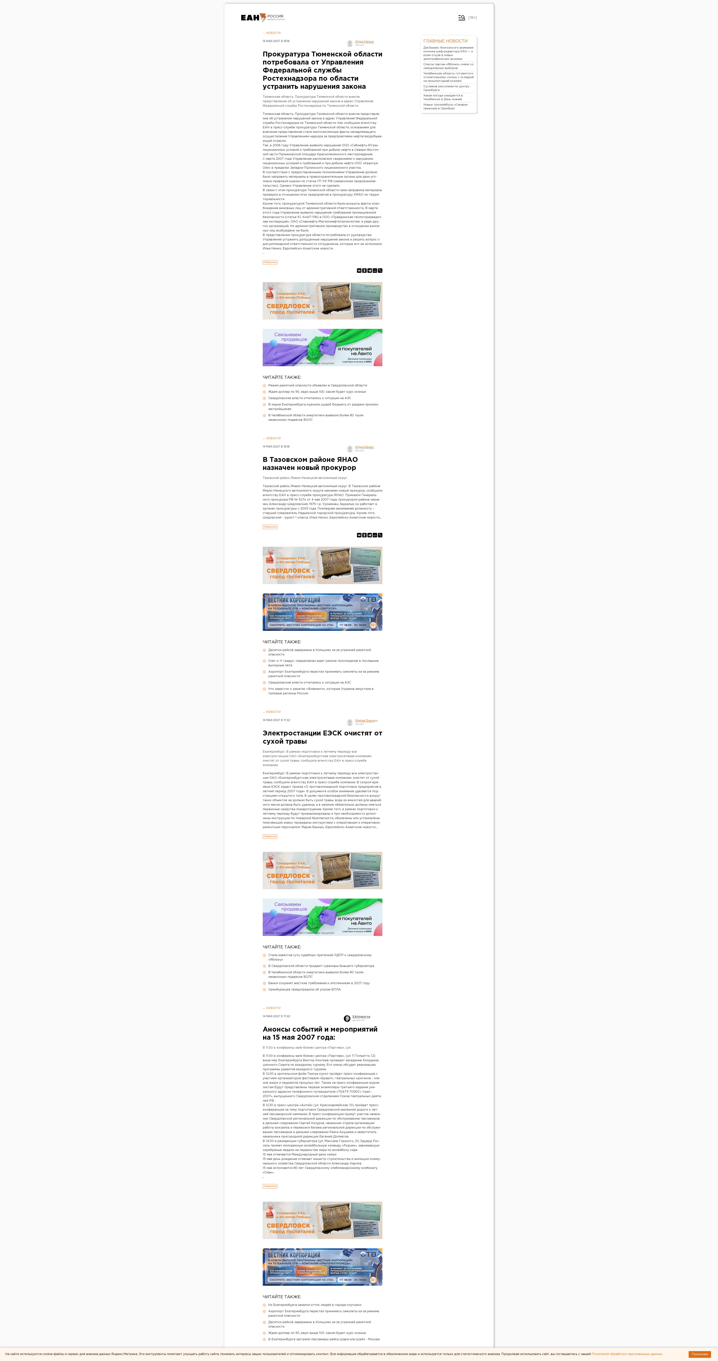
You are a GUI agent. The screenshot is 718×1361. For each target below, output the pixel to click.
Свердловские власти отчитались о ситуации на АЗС (309, 398)
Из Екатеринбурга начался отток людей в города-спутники (314, 1305)
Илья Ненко (364, 41)
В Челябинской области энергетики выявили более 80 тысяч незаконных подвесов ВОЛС (315, 417)
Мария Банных (366, 720)
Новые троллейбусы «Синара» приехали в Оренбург (446, 107)
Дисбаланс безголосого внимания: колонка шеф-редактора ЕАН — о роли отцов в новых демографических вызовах (449, 53)
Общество (270, 262)
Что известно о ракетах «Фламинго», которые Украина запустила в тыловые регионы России (321, 691)
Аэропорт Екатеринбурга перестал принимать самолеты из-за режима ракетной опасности (323, 674)
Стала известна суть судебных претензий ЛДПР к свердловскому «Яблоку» (320, 957)
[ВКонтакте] (359, 270)
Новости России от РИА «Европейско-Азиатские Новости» (253, 17)
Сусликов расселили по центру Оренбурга (447, 88)
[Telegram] (369, 270)
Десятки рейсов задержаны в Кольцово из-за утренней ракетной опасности (319, 652)
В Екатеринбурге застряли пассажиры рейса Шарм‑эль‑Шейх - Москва (324, 1339)
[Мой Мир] (375, 270)
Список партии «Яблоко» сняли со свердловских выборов (448, 66)
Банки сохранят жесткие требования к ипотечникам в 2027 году (319, 983)
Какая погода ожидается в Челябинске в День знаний (443, 97)
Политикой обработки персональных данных (627, 1354)
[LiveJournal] (380, 270)
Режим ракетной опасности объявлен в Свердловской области (317, 385)
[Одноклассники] (364, 270)
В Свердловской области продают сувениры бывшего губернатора (321, 966)
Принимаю (700, 1354)
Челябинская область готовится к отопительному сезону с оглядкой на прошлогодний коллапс (449, 77)
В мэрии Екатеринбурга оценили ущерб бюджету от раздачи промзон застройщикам (323, 407)
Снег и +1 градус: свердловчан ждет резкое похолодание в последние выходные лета (323, 663)
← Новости (271, 33)
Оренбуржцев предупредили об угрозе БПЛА (304, 989)
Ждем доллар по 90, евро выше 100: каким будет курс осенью (317, 392)
